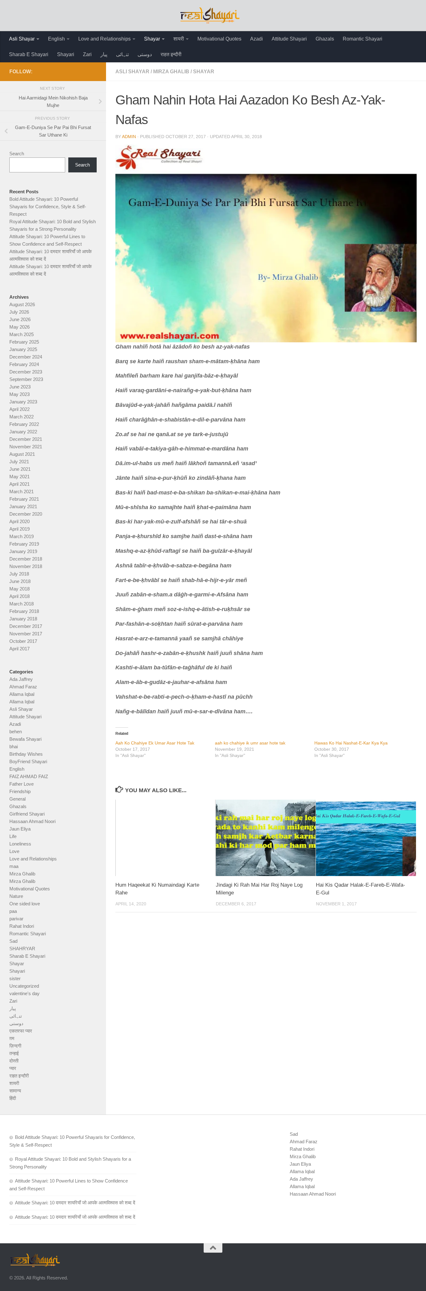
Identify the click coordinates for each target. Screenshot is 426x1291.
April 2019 (19, 529)
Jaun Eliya (20, 828)
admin (129, 136)
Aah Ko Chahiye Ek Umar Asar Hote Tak (154, 742)
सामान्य (15, 1090)
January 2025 (23, 349)
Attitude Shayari (289, 38)
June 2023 (20, 386)
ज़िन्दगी (15, 1045)
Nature (16, 896)
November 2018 (25, 566)
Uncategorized (24, 986)
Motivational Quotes (219, 38)
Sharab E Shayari (28, 54)
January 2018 (23, 618)
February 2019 (24, 544)
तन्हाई (14, 1053)
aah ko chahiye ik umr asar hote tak (250, 742)
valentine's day (24, 993)
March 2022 (21, 416)
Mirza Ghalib (171, 71)
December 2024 (25, 356)
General (17, 799)
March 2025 (21, 334)
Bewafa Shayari (25, 739)
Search (16, 153)
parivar (16, 918)
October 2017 (23, 641)
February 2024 (24, 364)
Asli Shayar (22, 38)
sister (15, 978)
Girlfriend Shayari (27, 814)
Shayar (152, 38)
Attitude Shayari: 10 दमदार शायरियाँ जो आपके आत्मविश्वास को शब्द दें (75, 1202)
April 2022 (19, 409)
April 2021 (19, 484)
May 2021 (19, 476)
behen (15, 731)
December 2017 (25, 626)
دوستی (145, 54)
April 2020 (19, 521)
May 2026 (19, 327)
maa (13, 866)
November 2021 (25, 446)
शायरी (178, 38)
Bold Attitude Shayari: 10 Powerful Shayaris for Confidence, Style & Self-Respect (47, 206)
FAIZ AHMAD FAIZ (28, 776)
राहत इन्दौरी (171, 54)
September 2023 (26, 379)
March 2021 (21, 491)
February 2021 (24, 499)
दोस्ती (13, 1060)
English (56, 38)
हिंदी (12, 1098)
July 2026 (19, 312)
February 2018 (24, 611)
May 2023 (19, 394)
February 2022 (24, 424)
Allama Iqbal (21, 694)
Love (14, 851)
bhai (13, 746)
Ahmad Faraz (23, 686)
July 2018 (19, 573)
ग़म (11, 1038)
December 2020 (25, 514)
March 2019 (21, 536)
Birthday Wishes (26, 754)
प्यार (12, 1068)
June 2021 (20, 469)
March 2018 (21, 603)
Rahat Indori (21, 926)
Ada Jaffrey (21, 679)
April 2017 (19, 648)
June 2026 (20, 319)
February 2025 (24, 341)
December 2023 (25, 371)
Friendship (20, 791)
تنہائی (122, 54)
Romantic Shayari (362, 38)
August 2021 (22, 454)
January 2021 (23, 506)
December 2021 (25, 439)
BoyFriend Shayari (28, 761)
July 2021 (19, 461)
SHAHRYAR (22, 948)
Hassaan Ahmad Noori (32, 821)
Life (13, 836)
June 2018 (20, 581)
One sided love (24, 903)
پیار (103, 54)
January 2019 (23, 551)
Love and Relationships (104, 38)
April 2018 (19, 596)
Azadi (256, 38)
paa (13, 911)
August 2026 (22, 304)
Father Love (21, 784)
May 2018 (19, 588)
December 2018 (25, 558)
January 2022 (23, 431)
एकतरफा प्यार (20, 1030)
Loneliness (20, 843)
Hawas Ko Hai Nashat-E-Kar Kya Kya (351, 742)
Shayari (65, 54)
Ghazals (325, 38)
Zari (87, 54)
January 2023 (23, 401)
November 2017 (25, 633)
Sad (13, 941)
